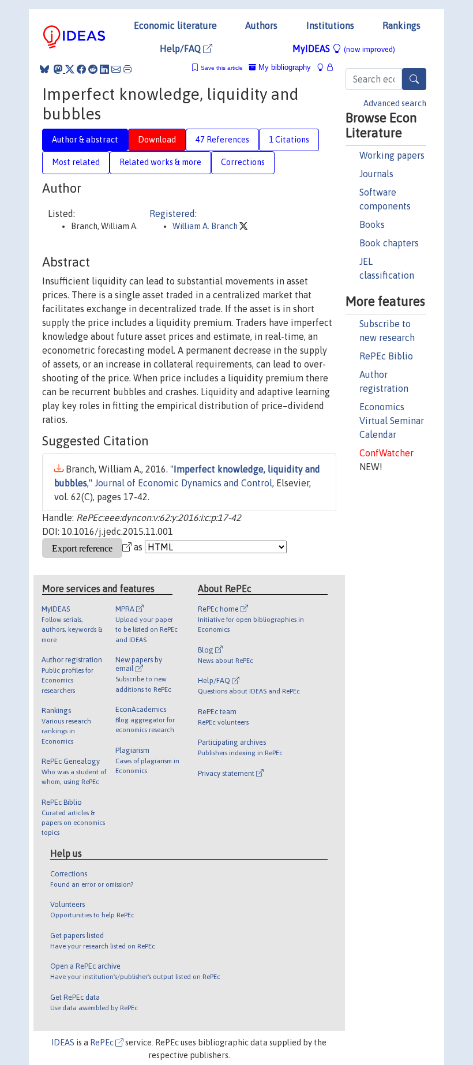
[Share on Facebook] (81, 69)
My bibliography (283, 67)
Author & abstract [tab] (85, 139)
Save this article (222, 68)
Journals (376, 173)
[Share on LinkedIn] (104, 69)
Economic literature (175, 25)
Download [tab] (157, 139)
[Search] (414, 79)
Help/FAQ (181, 48)
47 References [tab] (222, 139)
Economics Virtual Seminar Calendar (391, 421)
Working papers (392, 155)
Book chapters (389, 243)
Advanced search (394, 103)
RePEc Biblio (386, 356)
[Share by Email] (116, 69)
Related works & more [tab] (160, 162)
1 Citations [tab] (289, 139)
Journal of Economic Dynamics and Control (183, 483)
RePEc (102, 1042)
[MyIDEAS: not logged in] (323, 67)
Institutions (330, 25)
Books (372, 224)
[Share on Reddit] (92, 69)
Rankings (401, 25)
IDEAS (62, 1042)
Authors (261, 25)
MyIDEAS (343, 48)
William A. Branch (205, 226)
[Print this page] (127, 69)
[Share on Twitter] (69, 69)
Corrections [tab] (243, 162)
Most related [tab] (76, 162)
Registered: (173, 213)
